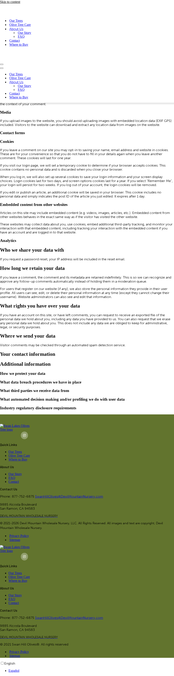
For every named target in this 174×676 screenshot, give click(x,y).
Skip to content (10, 2)
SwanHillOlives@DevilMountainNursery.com (69, 496)
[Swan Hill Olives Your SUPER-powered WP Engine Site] (20, 5)
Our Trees (16, 13)
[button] (29, 515)
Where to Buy (18, 37)
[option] (91, 671)
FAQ (21, 29)
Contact (14, 33)
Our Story (24, 25)
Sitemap (14, 540)
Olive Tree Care (20, 17)
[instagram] (24, 435)
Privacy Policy (19, 536)
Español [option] (13, 670)
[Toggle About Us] (74, 67)
